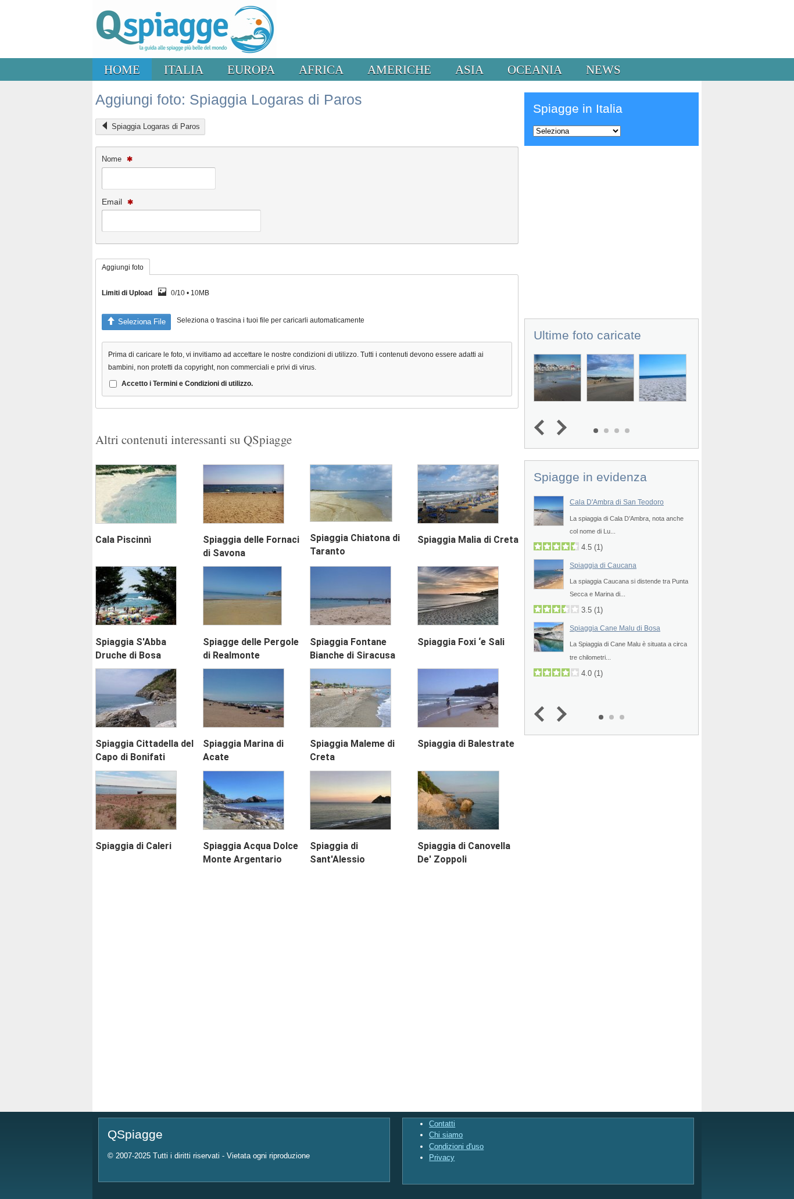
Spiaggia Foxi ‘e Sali (461, 641)
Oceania (534, 69)
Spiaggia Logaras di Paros (156, 126)
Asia (469, 69)
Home (122, 69)
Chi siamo (446, 1134)
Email (113, 201)
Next (559, 428)
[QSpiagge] (184, 55)
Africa (321, 69)
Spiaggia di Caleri (133, 845)
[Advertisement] (611, 230)
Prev (542, 428)
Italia (183, 69)
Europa (251, 69)
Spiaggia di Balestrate (465, 743)
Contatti (442, 1123)
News (603, 69)
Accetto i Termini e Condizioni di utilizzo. (187, 383)
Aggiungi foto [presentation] (123, 267)
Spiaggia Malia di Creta (467, 539)
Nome (113, 159)
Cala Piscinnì (123, 539)
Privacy (442, 1157)
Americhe (399, 69)
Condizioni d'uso (456, 1146)
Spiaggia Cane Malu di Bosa (615, 628)
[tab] (122, 267)
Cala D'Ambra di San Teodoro (617, 502)
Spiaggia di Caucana (603, 565)
